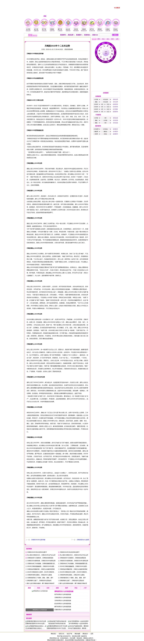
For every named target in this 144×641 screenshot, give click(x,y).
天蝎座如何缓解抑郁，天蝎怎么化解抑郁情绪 (41, 569)
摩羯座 (100, 29)
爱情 (99, 39)
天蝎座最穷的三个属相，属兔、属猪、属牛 (40, 577)
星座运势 (70, 35)
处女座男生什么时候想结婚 (62, 603)
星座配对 (79, 35)
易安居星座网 (68, 49)
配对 (112, 39)
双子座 (44, 29)
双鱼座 (115, 29)
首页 (92, 633)
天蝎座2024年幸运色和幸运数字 (37, 552)
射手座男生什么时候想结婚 (62, 594)
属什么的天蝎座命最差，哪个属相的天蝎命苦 (40, 583)
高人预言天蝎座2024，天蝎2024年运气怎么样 (41, 555)
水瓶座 (108, 29)
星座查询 (63, 35)
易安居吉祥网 (76, 636)
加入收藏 (109, 1)
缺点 (108, 39)
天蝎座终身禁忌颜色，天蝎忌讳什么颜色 (39, 575)
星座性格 (87, 35)
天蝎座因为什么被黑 (83, 539)
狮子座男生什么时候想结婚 (62, 606)
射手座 (92, 29)
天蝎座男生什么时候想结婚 (62, 597)
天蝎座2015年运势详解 (38, 539)
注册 (93, 1)
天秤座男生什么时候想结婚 (62, 600)
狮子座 (60, 29)
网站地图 (77, 633)
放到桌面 (102, 1)
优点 (103, 39)
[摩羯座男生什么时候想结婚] (40, 591)
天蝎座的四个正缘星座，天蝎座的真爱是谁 (40, 558)
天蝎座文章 (54, 39)
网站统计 (85, 633)
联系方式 (61, 633)
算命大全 (56, 638)
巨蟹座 (52, 29)
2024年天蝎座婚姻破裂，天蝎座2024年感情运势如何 (43, 566)
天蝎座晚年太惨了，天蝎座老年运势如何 (39, 580)
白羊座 (28, 29)
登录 (97, 1)
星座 (40, 39)
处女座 (68, 29)
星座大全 (95, 35)
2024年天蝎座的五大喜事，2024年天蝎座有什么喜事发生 (44, 572)
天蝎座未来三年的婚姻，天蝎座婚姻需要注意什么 (42, 563)
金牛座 (36, 29)
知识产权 (69, 633)
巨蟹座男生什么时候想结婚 (62, 609)
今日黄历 (117, 8)
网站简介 (53, 633)
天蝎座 (84, 29)
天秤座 (76, 29)
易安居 (35, 39)
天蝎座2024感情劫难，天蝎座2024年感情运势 (41, 560)
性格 (94, 39)
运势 (117, 39)
